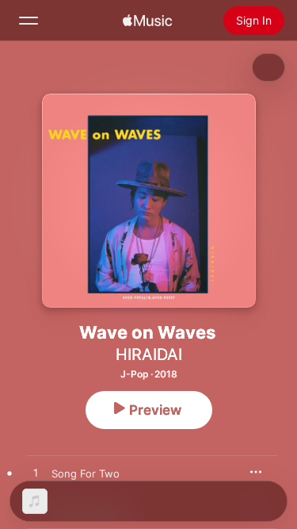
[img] (147, 20)
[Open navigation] (28, 20)
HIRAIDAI (149, 354)
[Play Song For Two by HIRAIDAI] (35, 473)
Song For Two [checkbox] (85, 473)
